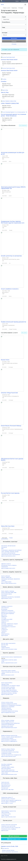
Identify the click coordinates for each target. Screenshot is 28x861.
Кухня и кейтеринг (5, 576)
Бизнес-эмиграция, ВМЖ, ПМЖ (8, 592)
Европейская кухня (5, 785)
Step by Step (5, 92)
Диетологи (4, 615)
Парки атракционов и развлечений (9, 771)
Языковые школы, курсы (7, 726)
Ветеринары (4, 609)
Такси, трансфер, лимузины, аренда (9, 551)
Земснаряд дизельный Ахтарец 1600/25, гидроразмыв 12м (13, 187)
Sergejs (10, 230)
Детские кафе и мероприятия (8, 643)
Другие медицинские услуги (8, 712)
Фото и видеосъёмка (6, 581)
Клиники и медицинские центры (9, 703)
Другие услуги (4, 830)
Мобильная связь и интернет (8, 798)
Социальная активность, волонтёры (10, 752)
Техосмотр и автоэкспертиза (8, 553)
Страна (4, 17)
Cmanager (11, 367)
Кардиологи (4, 616)
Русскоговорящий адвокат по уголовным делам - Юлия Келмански (13, 115)
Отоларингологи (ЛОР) (6, 619)
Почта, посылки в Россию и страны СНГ (10, 827)
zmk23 (10, 195)
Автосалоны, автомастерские (8, 545)
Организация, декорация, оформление (10, 579)
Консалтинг (4, 595)
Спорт (2, 661)
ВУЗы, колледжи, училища (7, 720)
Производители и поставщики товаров (10, 685)
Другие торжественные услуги (8, 583)
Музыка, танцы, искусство (7, 721)
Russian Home (5, 360)
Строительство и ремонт (7, 738)
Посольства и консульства (7, 750)
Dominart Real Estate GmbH (9, 59)
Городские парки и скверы (7, 767)
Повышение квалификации (7, 724)
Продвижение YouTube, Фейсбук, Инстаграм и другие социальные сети (12, 222)
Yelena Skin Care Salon (7, 526)
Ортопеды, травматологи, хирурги (9, 623)
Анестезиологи (5, 607)
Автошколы (4, 547)
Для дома (3, 646)
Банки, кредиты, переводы (7, 591)
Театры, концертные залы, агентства (10, 672)
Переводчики (4, 566)
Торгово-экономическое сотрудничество (11, 754)
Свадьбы (3, 580)
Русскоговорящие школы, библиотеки (10, 723)
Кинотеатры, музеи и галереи (8, 670)
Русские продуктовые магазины (9, 690)
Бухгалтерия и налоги (6, 594)
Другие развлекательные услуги (9, 774)
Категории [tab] (4, 537)
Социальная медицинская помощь (9, 711)
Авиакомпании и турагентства (8, 811)
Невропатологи (5, 620)
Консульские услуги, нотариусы (8, 565)
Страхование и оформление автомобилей (11, 550)
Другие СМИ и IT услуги (7, 803)
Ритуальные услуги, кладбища (8, 829)
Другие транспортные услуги (8, 556)
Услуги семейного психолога (9, 289)
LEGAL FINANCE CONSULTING (10, 103)
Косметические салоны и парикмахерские (11, 657)
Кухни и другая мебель (6, 682)
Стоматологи (4, 629)
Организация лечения (6, 709)
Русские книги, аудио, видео (8, 688)
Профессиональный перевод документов (13, 322)
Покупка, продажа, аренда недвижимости (11, 736)
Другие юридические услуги (8, 568)
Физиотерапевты (5, 634)
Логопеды (3, 618)
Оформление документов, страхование (10, 597)
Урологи (3, 632)
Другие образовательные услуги (9, 727)
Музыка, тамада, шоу (6, 577)
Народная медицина (6, 708)
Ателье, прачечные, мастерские (9, 824)
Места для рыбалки (6, 768)
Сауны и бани (4, 773)
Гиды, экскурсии (5, 812)
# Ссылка (14, 44)
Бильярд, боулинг (5, 765)
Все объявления (23, 125)
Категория (4, 32)
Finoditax (3, 81)
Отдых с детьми (5, 815)
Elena (10, 161)
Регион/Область (6, 22)
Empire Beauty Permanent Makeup (11, 425)
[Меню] (25, 4)
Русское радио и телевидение (8, 801)
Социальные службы (6, 753)
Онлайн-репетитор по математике (11, 256)
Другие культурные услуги (7, 675)
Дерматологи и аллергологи (8, 612)
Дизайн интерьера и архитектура (9, 735)
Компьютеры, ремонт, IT (7, 797)
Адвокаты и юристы (6, 563)
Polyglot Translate (13, 329)
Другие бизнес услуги (6, 598)
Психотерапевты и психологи (8, 626)
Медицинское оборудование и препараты (11, 705)
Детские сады (4, 644)
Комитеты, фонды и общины (8, 749)
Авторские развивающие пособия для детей (12, 153)
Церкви (3, 673)
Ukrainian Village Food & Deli (9, 392)
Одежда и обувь (5, 684)
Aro (9, 263)
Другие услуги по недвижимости (9, 741)
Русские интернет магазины (8, 687)
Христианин (11, 467)
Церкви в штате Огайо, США (9, 846)
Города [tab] (11, 537)
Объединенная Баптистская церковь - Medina (12, 459)
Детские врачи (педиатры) (7, 613)
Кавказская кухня (5, 786)
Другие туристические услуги (8, 816)
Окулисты (3, 622)
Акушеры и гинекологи (6, 606)
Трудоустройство (5, 647)
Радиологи (4, 628)
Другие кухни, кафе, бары (7, 789)
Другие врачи (4, 635)
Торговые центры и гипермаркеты (9, 691)
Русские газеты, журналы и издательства (11, 800)
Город (3, 27)
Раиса (10, 296)
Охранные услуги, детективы (8, 826)
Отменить (14, 41)
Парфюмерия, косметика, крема (9, 659)
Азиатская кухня (5, 782)
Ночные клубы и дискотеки (7, 770)
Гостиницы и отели (6, 814)
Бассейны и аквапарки (6, 764)
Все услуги (24, 332)
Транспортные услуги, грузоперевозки (10, 554)
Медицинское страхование (7, 706)
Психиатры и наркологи (7, 625)
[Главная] (1, 7)
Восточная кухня (5, 783)
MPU (2, 548)
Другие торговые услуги (7, 694)
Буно (2, 855)
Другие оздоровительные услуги (9, 662)
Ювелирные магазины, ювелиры (9, 693)
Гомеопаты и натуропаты (7, 610)
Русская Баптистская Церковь (10, 493)
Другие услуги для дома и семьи (9, 649)
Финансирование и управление (8, 739)
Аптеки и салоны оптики (7, 702)
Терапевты (4, 631)
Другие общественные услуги (8, 756)
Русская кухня (4, 788)
